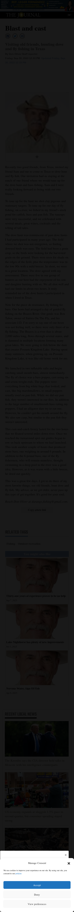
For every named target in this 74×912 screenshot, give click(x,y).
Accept (37, 885)
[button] (69, 863)
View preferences (37, 904)
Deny (37, 894)
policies (18, 873)
